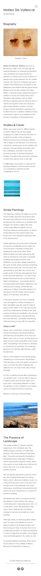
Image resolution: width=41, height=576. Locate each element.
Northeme (19, 563)
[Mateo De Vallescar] (20, 11)
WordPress (32, 563)
